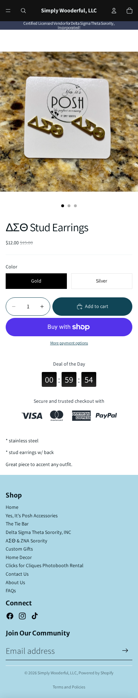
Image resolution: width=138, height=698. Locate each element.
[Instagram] (22, 616)
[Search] (23, 10)
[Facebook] (10, 616)
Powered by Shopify (96, 672)
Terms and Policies (69, 687)
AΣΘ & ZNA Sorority (26, 540)
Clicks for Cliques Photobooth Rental (45, 565)
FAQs (11, 590)
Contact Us (17, 574)
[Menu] (8, 10)
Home (12, 507)
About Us (15, 582)
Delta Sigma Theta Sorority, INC (38, 532)
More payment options (69, 342)
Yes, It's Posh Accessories (32, 515)
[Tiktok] (34, 616)
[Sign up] (125, 651)
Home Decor (19, 557)
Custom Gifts (19, 549)
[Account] (114, 10)
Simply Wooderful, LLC (57, 672)
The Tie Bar (17, 523)
